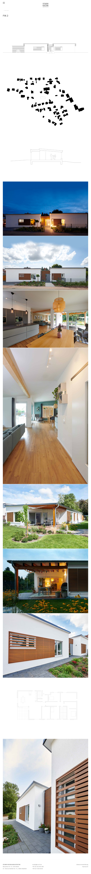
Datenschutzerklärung (82, 864)
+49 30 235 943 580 (38, 866)
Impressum (85, 866)
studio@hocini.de (37, 864)
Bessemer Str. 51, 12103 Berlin (11, 866)
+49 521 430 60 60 (37, 868)
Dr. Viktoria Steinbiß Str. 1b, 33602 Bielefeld (15, 868)
